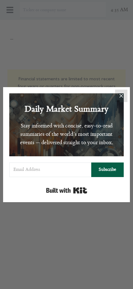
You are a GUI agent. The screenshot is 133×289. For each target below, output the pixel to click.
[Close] (121, 96)
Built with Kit (66, 190)
